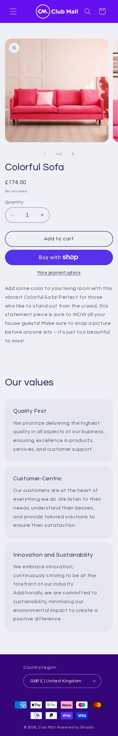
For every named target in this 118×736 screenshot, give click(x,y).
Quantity (14, 202)
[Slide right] (73, 154)
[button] (13, 11)
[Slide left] (45, 154)
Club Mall (47, 727)
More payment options (59, 273)
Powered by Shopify (75, 727)
